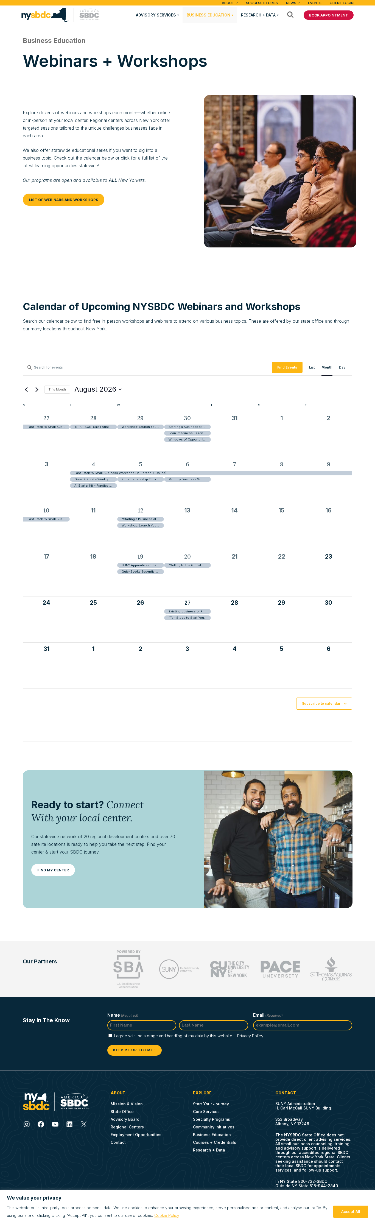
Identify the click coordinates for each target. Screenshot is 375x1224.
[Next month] (36, 389)
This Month (57, 389)
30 (187, 418)
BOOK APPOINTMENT (328, 15)
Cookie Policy (166, 1215)
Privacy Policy (250, 1035)
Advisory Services (156, 15)
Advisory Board (125, 1119)
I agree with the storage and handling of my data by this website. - (188, 1035)
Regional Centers (127, 1127)
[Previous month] (26, 389)
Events (314, 3)
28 (93, 418)
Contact (118, 1142)
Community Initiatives (213, 1127)
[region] (187, 1207)
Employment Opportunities (136, 1134)
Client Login (342, 3)
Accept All (350, 1211)
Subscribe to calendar (321, 703)
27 (46, 418)
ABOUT (228, 3)
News (291, 3)
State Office (122, 1111)
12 (140, 510)
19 (140, 556)
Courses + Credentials (214, 1142)
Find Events (287, 367)
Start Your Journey (211, 1104)
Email (268, 1015)
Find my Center (53, 870)
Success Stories (262, 3)
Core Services (206, 1111)
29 (140, 418)
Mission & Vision (127, 1104)
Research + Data (258, 15)
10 (46, 510)
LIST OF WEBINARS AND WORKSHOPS (63, 199)
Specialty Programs (211, 1119)
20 (187, 556)
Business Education (208, 15)
